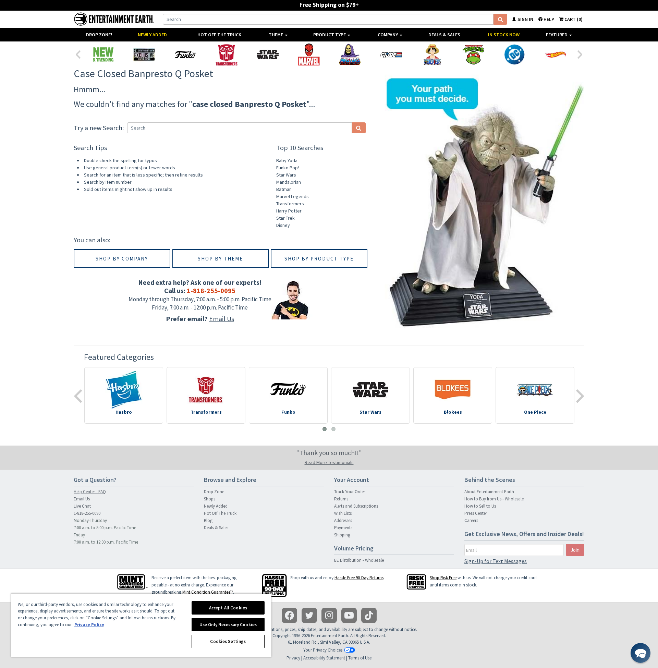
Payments (343, 528)
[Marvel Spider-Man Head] (309, 54)
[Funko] (185, 54)
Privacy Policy (89, 625)
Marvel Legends (292, 196)
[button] (640, 653)
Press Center (475, 513)
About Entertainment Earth (489, 492)
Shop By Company (122, 258)
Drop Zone (214, 492)
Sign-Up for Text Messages (495, 561)
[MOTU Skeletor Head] (350, 54)
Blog (208, 520)
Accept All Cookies (228, 608)
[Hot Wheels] (555, 54)
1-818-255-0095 (211, 290)
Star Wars (286, 175)
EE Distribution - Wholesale (359, 560)
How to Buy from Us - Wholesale (494, 499)
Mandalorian (288, 182)
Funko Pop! (287, 168)
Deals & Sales (444, 35)
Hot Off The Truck (219, 35)
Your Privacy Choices (322, 650)
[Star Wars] (268, 54)
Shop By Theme (220, 258)
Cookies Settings (228, 641)
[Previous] (78, 53)
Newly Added (152, 35)
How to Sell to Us (480, 506)
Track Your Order (349, 492)
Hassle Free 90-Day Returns (358, 578)
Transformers (290, 204)
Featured (557, 35)
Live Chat (82, 506)
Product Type (330, 35)
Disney (283, 225)
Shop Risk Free (443, 578)
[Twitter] (309, 615)
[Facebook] (289, 615)
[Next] (580, 53)
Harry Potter (289, 211)
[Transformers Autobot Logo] (226, 54)
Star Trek (285, 218)
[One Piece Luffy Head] (432, 54)
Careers (471, 520)
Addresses (343, 520)
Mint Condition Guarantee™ (207, 592)
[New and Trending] (103, 54)
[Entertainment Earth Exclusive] (144, 54)
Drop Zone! (99, 35)
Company (388, 35)
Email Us (221, 318)
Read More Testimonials (329, 462)
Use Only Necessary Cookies (228, 625)
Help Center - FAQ (90, 492)
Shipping (342, 535)
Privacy (293, 658)
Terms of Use (359, 658)
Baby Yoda (286, 160)
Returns (341, 499)
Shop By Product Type (319, 258)
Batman (284, 189)
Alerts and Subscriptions (356, 506)
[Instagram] (329, 615)
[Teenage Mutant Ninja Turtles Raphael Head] (473, 54)
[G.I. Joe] (391, 54)
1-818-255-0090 (87, 513)
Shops (209, 499)
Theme (276, 35)
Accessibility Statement (324, 658)
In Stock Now (504, 35)
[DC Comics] (514, 54)
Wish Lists (343, 513)
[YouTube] (349, 615)
